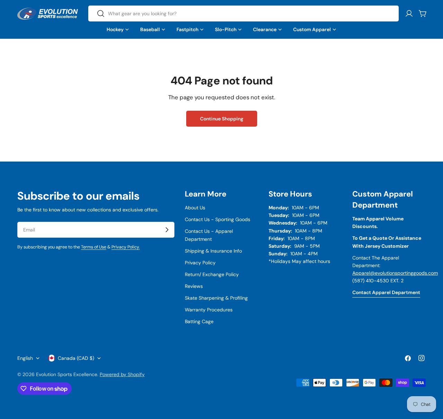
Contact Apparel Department (386, 292)
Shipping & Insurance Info (213, 251)
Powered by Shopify (122, 374)
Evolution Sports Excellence (66, 374)
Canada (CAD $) (76, 358)
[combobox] (243, 13)
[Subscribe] (167, 230)
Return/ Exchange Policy (212, 274)
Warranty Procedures (209, 310)
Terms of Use (93, 247)
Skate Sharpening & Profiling (216, 298)
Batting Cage (199, 321)
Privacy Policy (200, 262)
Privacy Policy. (125, 247)
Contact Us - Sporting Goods (217, 219)
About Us (195, 207)
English (25, 358)
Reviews (194, 286)
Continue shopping (221, 119)
